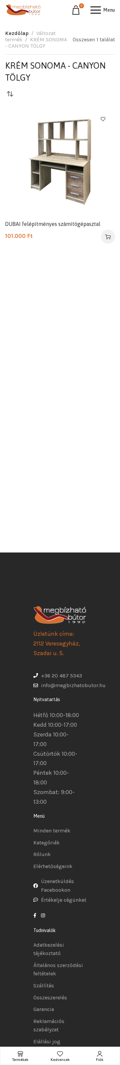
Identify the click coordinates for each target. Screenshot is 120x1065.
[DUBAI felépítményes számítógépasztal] (60, 162)
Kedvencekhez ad (103, 119)
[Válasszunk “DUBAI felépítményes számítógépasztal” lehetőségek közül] (108, 237)
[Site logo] (23, 10)
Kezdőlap (17, 33)
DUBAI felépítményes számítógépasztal (52, 224)
